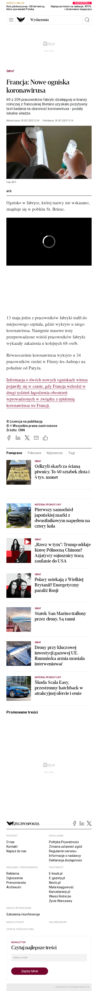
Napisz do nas (16, 851)
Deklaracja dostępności (65, 860)
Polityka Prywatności (64, 842)
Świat (10, 71)
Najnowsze (54, 453)
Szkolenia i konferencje (23, 914)
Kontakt (12, 846)
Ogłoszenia (14, 878)
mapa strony (15, 922)
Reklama (12, 873)
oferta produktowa (20, 929)
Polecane (34, 453)
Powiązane (14, 453)
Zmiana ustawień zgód (65, 846)
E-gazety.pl (57, 878)
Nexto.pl (55, 882)
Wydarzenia (39, 20)
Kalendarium (58, 922)
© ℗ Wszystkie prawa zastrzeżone (31, 426)
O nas (10, 842)
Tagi (71, 453)
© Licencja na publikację (24, 421)
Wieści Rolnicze (60, 896)
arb (8, 191)
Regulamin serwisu (62, 851)
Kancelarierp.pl (59, 892)
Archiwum (13, 887)
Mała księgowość (61, 887)
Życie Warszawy (60, 901)
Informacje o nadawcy (65, 856)
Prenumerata (16, 882)
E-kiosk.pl (55, 873)
